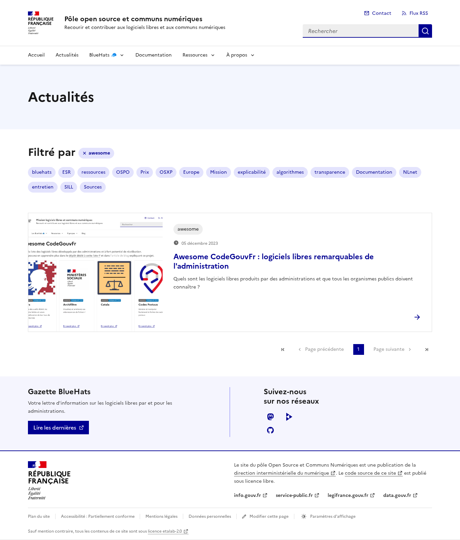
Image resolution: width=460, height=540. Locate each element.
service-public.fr (294, 495)
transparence (330, 172)
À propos (236, 55)
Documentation (153, 55)
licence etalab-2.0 (165, 531)
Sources (93, 187)
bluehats (42, 172)
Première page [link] (282, 349)
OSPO (123, 172)
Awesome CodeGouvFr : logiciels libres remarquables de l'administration (273, 261)
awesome (99, 153)
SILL (68, 187)
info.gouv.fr (247, 495)
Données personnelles (210, 516)
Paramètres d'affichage (332, 516)
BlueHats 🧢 (103, 55)
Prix (144, 172)
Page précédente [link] (324, 349)
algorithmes (290, 172)
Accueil (36, 55)
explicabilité (252, 172)
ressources (93, 172)
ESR (66, 172)
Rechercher (425, 31)
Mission (218, 172)
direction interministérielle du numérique (281, 473)
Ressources (195, 55)
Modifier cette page (269, 516)
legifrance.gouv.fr (348, 495)
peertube (289, 417)
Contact (381, 13)
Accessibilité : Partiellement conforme (98, 516)
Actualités (67, 55)
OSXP (166, 172)
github (270, 430)
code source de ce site (370, 473)
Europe (191, 172)
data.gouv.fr (397, 495)
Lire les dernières (54, 428)
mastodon (270, 417)
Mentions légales (161, 516)
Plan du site (39, 516)
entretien (43, 187)
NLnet (410, 172)
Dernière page (426, 349)
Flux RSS (418, 13)
